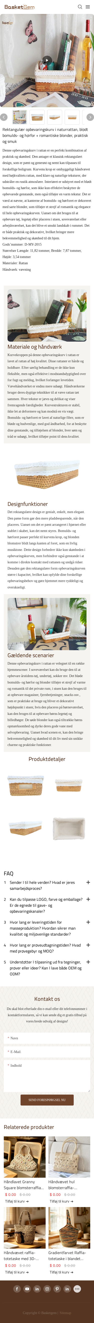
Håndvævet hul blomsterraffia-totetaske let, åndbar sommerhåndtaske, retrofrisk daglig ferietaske (66, 1185)
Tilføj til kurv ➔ (17, 1201)
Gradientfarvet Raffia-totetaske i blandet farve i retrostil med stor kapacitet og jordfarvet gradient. (69, 1256)
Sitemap (65, 1313)
